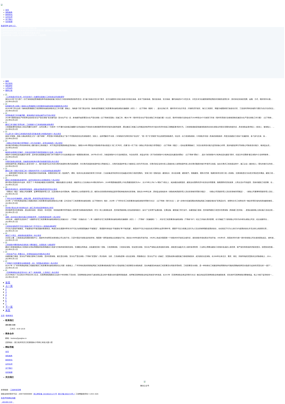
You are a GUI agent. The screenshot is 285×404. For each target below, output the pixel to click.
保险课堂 (8, 86)
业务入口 (12, 26)
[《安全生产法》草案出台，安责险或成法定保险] (6, 252)
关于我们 (8, 19)
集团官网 (4, 26)
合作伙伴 (8, 17)
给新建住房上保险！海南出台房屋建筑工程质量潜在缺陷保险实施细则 (33, 106)
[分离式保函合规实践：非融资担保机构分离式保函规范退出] (6, 159)
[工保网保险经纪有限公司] (2, 4)
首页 (7, 10)
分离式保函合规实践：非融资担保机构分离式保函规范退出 (28, 161)
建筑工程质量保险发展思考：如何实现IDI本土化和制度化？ (28, 180)
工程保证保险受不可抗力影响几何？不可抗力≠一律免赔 (27, 226)
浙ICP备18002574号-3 (66, 394)
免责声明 (4, 398)
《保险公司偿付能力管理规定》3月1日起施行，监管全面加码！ (30, 143)
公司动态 (8, 88)
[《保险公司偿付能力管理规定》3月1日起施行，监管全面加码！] (6, 141)
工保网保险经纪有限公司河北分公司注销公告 (19, 28)
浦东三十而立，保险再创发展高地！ (19, 235)
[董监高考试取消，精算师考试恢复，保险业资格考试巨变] (6, 187)
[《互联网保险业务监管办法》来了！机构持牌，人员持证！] (6, 270)
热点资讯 (8, 83)
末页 (7, 310)
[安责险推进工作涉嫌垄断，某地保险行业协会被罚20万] (6, 113)
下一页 (9, 306)
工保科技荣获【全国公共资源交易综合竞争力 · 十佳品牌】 (24, 35)
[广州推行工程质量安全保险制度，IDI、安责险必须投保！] (6, 261)
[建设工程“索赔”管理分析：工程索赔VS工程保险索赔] (6, 122)
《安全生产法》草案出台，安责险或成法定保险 (24, 254)
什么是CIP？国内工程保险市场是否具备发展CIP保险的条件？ (29, 134)
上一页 (9, 286)
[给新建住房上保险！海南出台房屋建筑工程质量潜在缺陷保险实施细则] (6, 104)
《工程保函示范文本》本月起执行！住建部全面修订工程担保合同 (31, 97)
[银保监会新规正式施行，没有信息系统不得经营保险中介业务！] (6, 150)
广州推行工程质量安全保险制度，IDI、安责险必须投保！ (28, 263)
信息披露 (8, 22)
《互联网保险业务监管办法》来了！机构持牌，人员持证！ (28, 272)
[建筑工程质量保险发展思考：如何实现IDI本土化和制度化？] (6, 178)
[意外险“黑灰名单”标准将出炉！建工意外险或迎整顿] (6, 206)
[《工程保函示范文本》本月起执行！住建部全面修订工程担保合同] (6, 95)
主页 (2, 316)
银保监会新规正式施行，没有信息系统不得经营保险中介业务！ (30, 152)
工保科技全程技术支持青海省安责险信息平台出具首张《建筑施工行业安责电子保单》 (35, 30)
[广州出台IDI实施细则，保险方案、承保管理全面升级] (6, 196)
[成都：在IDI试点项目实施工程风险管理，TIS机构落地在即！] (6, 215)
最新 (7, 81)
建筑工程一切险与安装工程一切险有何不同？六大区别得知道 (29, 171)
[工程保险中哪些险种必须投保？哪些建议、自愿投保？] (6, 243)
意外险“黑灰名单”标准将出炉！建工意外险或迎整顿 (25, 208)
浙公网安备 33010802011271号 (45, 394)
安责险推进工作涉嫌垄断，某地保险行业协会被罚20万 (26, 115)
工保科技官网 (15, 390)
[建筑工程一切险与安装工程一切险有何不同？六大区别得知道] (6, 169)
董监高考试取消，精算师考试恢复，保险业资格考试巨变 (27, 189)
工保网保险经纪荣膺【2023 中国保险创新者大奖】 (21, 33)
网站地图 (11, 398)
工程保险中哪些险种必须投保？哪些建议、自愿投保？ (26, 245)
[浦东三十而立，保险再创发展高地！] (6, 233)
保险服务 (8, 12)
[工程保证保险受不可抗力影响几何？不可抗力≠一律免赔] (6, 224)
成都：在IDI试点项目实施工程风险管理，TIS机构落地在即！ (29, 217)
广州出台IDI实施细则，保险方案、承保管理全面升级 (26, 198)
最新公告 (8, 90)
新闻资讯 (8, 15)
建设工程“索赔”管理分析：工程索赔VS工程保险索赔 (26, 124)
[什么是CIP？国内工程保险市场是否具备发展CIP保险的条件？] (6, 132)
